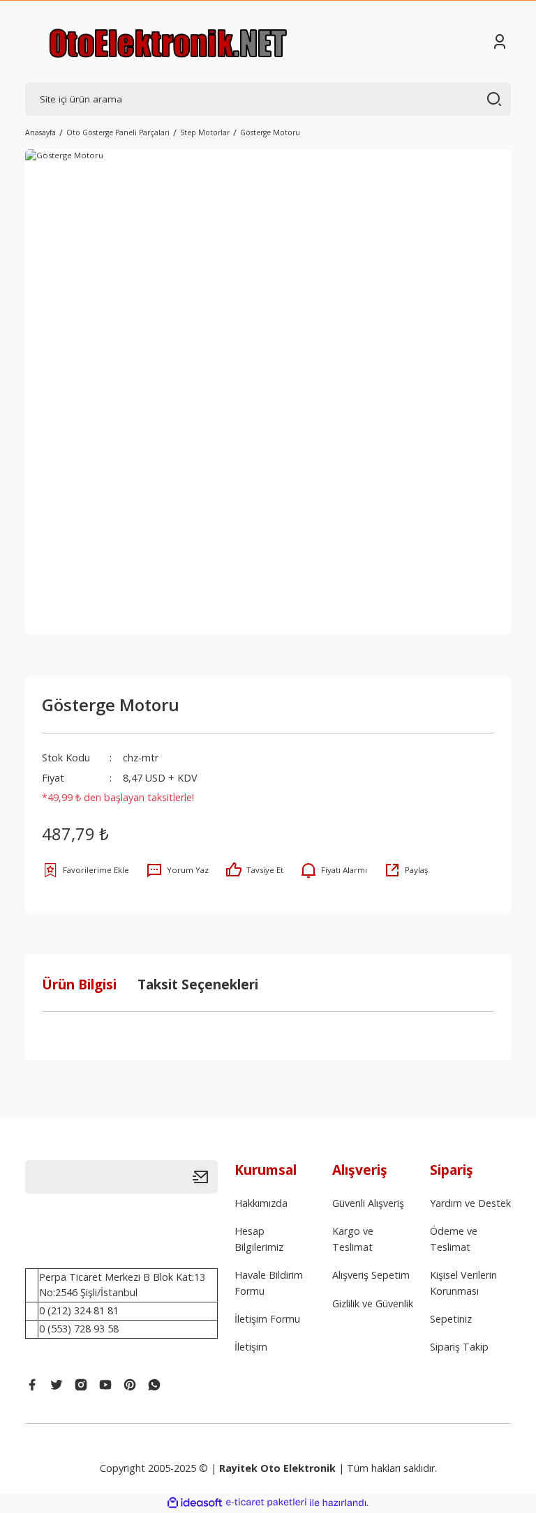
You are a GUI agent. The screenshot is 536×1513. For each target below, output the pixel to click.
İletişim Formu (267, 1318)
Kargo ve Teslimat (352, 1238)
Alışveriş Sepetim (371, 1275)
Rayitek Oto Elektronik (277, 1468)
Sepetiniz (451, 1318)
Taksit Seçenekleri (197, 984)
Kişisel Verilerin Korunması (463, 1282)
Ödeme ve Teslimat (453, 1238)
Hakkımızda (261, 1203)
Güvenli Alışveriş (368, 1203)
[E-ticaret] (266, 1503)
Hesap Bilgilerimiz (258, 1238)
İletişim (250, 1346)
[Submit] (205, 1177)
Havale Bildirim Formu (268, 1282)
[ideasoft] (195, 1503)
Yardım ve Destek (470, 1203)
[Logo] (168, 41)
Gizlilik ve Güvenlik (372, 1303)
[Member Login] (500, 42)
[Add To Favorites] (85, 870)
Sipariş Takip (459, 1346)
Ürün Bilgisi (79, 984)
